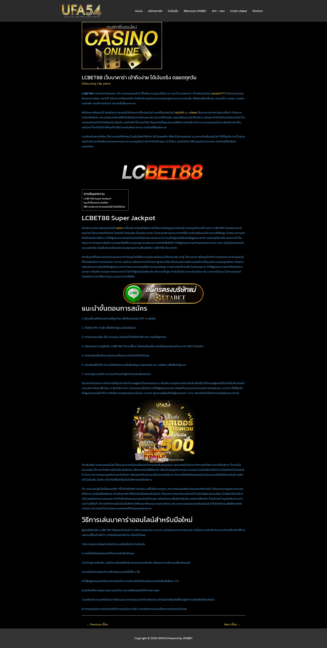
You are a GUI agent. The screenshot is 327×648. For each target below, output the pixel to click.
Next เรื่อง (232, 624)
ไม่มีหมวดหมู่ (89, 83)
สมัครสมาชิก (155, 11)
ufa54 (118, 228)
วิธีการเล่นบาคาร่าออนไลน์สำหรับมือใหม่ (104, 207)
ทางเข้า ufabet (238, 11)
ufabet (193, 112)
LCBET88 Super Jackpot (97, 198)
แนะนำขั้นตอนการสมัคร (96, 202)
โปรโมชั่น (173, 11)
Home (139, 11)
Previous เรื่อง (97, 624)
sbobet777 (218, 93)
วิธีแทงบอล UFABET (195, 11)
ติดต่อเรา (257, 11)
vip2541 (179, 112)
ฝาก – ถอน (218, 11)
